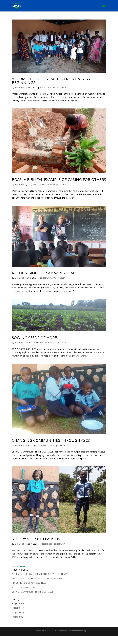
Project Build (46, 543)
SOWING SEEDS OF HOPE (34, 337)
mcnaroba (19, 87)
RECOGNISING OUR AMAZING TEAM (44, 272)
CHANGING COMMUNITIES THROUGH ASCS (51, 440)
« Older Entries (18, 566)
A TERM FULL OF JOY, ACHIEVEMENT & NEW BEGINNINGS (51, 80)
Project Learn (59, 87)
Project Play (17, 616)
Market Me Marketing (77, 631)
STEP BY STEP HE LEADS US (36, 538)
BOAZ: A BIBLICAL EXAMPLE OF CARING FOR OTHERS (59, 179)
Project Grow (46, 87)
